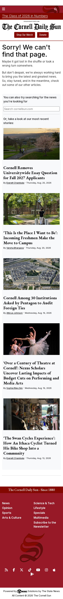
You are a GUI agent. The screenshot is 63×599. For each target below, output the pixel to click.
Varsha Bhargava (15, 248)
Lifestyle (39, 508)
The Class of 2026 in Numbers (25, 16)
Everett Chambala (15, 182)
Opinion (7, 508)
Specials (39, 512)
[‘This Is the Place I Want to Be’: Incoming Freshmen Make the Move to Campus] (31, 209)
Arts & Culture (11, 517)
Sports (6, 512)
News (6, 503)
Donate (43, 34)
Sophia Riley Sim (14, 388)
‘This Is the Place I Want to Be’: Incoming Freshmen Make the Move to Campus (30, 237)
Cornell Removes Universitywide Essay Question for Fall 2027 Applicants (30, 172)
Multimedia (41, 517)
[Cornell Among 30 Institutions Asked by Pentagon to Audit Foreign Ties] (31, 274)
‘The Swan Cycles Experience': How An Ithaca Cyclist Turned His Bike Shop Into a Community (30, 445)
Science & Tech (44, 503)
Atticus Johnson (14, 313)
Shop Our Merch (24, 34)
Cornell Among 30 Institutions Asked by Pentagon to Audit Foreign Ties (30, 302)
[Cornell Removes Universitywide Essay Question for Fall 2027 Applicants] (31, 144)
